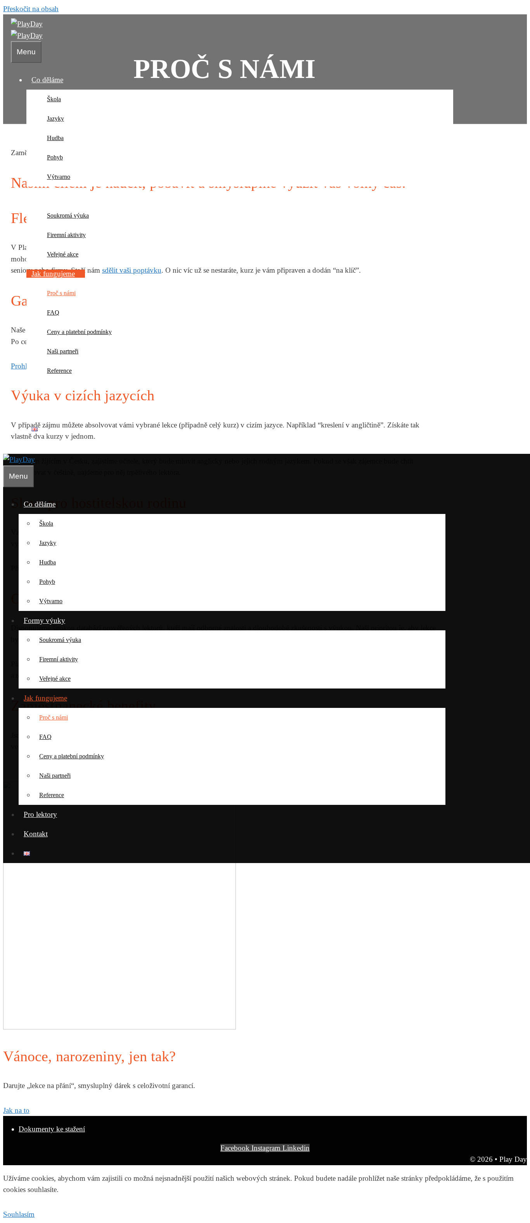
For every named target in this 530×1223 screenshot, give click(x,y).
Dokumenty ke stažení (52, 1129)
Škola (54, 99)
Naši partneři (62, 351)
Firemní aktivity (66, 235)
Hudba (55, 138)
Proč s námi (61, 293)
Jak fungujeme (53, 274)
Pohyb (55, 157)
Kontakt (43, 409)
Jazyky (55, 118)
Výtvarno (58, 176)
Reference (59, 370)
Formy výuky (52, 196)
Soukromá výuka (68, 215)
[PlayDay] (27, 35)
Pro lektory (48, 390)
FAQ (53, 312)
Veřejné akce (62, 254)
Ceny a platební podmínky (79, 332)
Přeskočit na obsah (31, 9)
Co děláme (47, 80)
